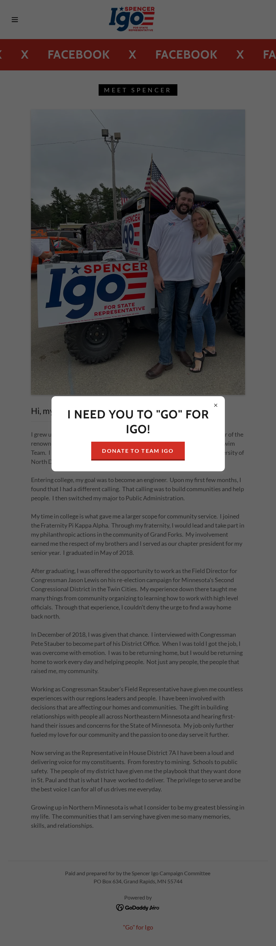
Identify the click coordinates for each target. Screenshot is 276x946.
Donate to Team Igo (138, 450)
